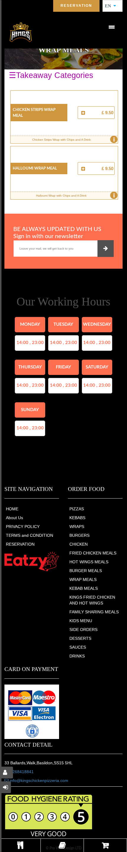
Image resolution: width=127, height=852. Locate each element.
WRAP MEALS (83, 579)
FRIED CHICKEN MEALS (92, 553)
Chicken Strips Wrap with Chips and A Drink (73, 139)
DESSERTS (80, 638)
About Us (14, 517)
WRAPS (76, 526)
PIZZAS (76, 508)
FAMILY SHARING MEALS (94, 611)
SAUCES (77, 647)
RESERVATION (20, 544)
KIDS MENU (80, 620)
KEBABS (77, 517)
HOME (12, 508)
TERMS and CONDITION (29, 535)
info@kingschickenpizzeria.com (38, 780)
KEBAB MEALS (83, 588)
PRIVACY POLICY (23, 526)
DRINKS (77, 656)
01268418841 (21, 771)
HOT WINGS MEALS (88, 561)
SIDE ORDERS (83, 629)
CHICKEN (78, 544)
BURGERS (79, 535)
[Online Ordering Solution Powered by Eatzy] (31, 561)
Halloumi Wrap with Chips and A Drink (75, 195)
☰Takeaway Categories (51, 75)
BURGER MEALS (85, 570)
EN (110, 6)
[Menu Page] (20, 845)
